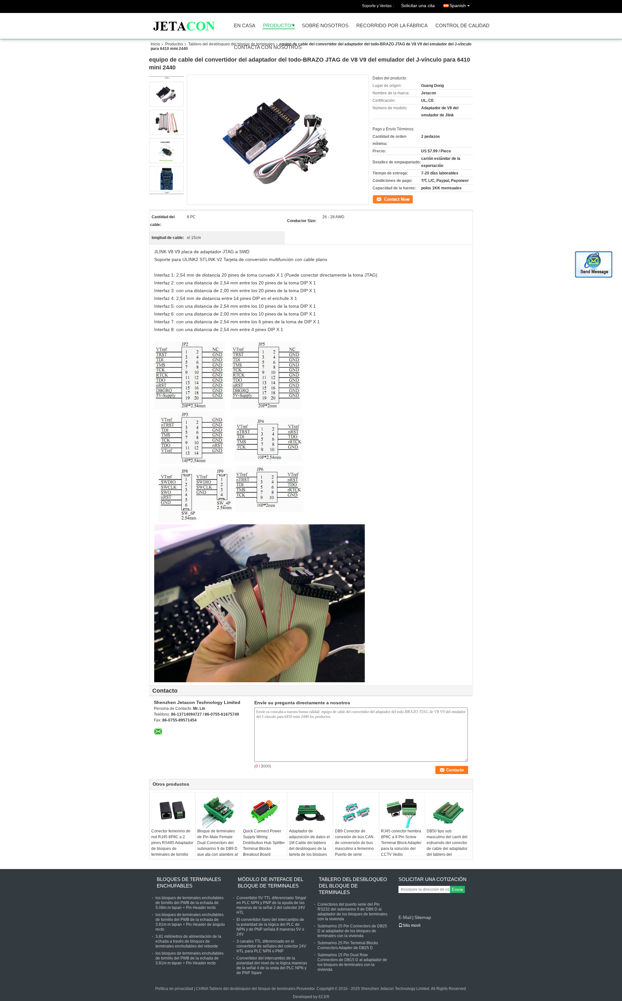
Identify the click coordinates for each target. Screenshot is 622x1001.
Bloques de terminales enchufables (189, 882)
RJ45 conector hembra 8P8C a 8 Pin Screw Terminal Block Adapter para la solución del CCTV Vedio (401, 843)
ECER (323, 997)
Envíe (457, 889)
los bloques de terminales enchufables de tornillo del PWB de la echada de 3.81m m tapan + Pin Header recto (190, 958)
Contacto (380, 199)
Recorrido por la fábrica (392, 25)
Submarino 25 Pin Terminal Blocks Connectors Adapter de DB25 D (347, 945)
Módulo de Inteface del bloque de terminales (270, 882)
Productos (278, 25)
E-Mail (404, 917)
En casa (244, 25)
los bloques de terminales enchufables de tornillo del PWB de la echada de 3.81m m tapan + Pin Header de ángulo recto (190, 922)
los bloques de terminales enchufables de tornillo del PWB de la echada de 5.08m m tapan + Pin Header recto (190, 903)
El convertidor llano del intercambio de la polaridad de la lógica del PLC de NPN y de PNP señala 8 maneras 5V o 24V (270, 926)
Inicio (155, 44)
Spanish (457, 5)
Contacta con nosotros (268, 47)
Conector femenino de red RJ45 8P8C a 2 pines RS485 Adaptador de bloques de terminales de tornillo (172, 843)
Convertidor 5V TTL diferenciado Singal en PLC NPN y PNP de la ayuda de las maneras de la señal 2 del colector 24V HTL (271, 905)
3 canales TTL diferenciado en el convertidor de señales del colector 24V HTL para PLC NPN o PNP (271, 946)
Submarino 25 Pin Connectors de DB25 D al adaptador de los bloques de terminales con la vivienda (352, 931)
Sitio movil (411, 925)
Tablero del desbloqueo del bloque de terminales (231, 44)
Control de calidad (462, 25)
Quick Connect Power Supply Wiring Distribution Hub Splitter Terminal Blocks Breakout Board (264, 843)
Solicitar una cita (418, 5)
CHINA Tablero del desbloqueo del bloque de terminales (245, 988)
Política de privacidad (174, 988)
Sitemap (422, 917)
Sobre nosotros (325, 25)
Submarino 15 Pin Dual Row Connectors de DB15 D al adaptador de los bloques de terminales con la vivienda (352, 962)
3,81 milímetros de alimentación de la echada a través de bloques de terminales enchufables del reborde (188, 941)
